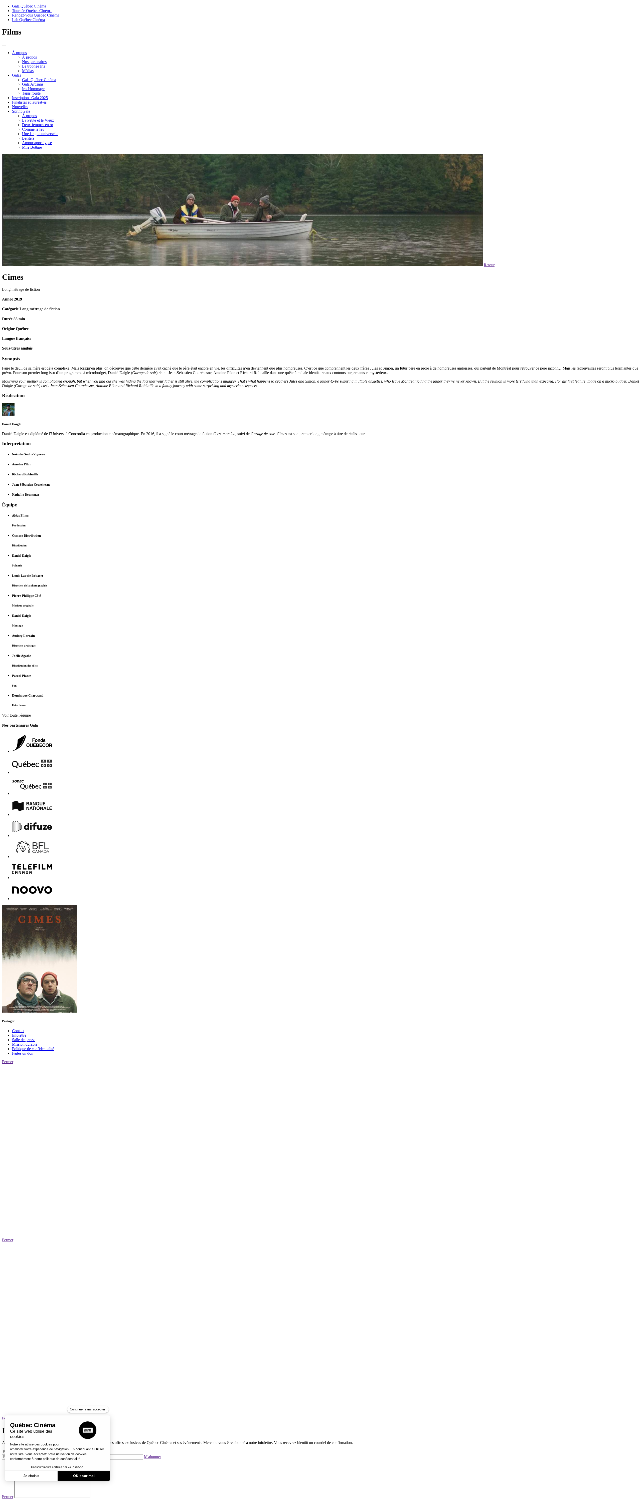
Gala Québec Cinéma (29, 6)
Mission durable (24, 1044)
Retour (489, 265)
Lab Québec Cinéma (28, 20)
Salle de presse (23, 1040)
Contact (18, 1031)
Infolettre (19, 1035)
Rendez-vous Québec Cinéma (35, 15)
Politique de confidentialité (33, 1049)
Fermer (7, 1062)
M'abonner (152, 1456)
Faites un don (22, 1053)
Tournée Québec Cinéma (32, 11)
